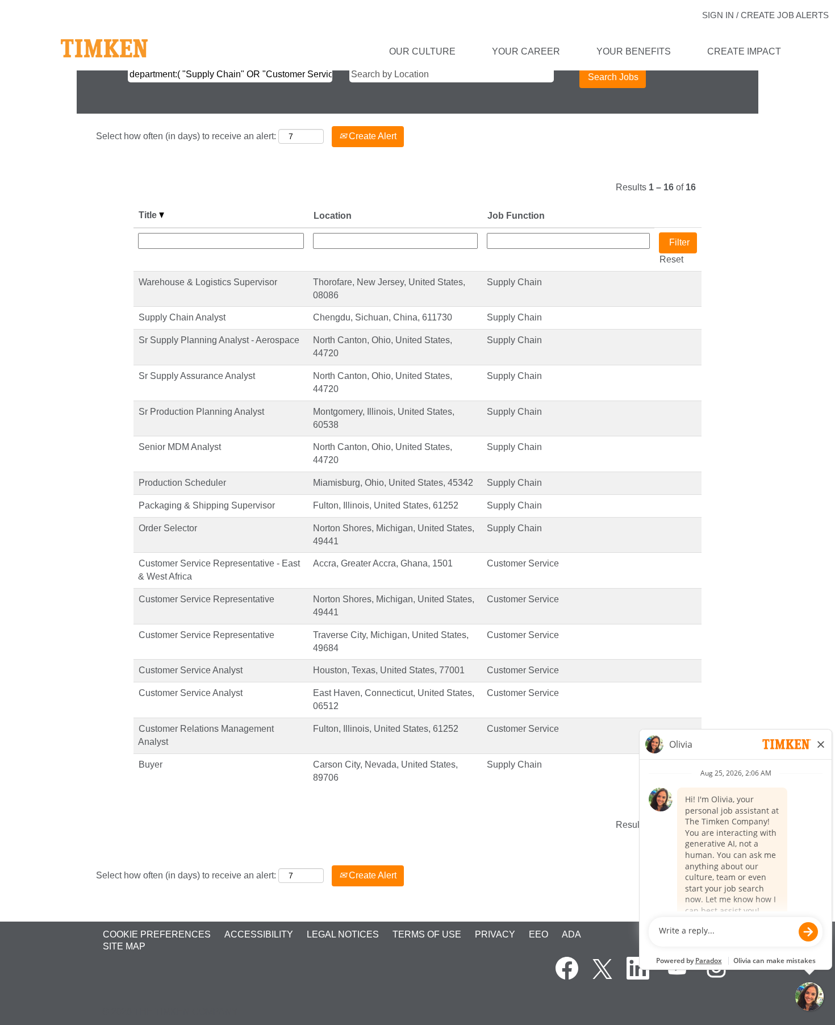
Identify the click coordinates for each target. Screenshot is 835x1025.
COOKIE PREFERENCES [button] (157, 934)
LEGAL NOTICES (343, 934)
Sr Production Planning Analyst (201, 411)
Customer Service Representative (206, 599)
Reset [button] (671, 259)
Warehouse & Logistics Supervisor (208, 282)
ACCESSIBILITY (258, 934)
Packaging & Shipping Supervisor (207, 505)
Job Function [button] (516, 215)
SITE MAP (124, 946)
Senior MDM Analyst (180, 447)
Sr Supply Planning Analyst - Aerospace (219, 340)
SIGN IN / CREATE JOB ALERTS (765, 15)
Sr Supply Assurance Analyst (197, 376)
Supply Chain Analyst (182, 317)
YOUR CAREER (526, 51)
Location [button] (333, 215)
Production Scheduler (182, 483)
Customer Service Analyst (191, 670)
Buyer (150, 764)
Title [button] (149, 215)
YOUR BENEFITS (633, 51)
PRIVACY (495, 934)
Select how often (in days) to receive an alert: (186, 136)
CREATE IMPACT (744, 51)
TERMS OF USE (427, 934)
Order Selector (168, 528)
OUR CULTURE (422, 51)
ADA (571, 934)
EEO (538, 934)
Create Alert (371, 136)
